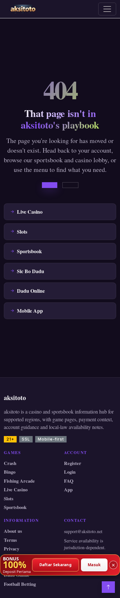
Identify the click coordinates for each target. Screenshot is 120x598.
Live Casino (16, 489)
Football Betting (20, 584)
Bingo (9, 472)
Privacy (11, 549)
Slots (8, 498)
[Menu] (107, 9)
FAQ (68, 481)
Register (72, 463)
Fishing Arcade (19, 481)
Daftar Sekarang (55, 564)
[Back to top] (108, 587)
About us (13, 531)
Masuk (94, 564)
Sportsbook (15, 507)
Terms (10, 540)
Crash (10, 463)
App (68, 489)
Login (70, 472)
